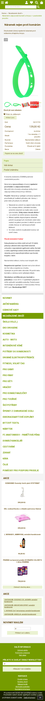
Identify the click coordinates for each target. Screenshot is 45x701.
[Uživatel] (32, 3)
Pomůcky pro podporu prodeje (21, 470)
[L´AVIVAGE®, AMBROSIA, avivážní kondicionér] (22, 543)
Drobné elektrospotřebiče (18, 357)
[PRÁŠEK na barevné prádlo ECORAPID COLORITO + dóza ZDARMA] (22, 570)
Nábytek (7, 429)
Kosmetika (9, 333)
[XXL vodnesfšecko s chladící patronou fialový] (22, 517)
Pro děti (7, 381)
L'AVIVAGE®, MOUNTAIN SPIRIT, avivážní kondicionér (19, 606)
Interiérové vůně (12, 345)
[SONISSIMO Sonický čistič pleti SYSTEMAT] (22, 492)
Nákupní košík (23, 684)
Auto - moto (10, 339)
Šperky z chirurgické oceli (18, 411)
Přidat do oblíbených (12, 114)
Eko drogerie (10, 327)
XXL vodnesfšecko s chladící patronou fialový (22, 509)
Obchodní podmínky (23, 687)
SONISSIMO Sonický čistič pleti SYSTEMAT (22, 483)
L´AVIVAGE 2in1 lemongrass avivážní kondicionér (22, 611)
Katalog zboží (22, 682)
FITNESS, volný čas (14, 363)
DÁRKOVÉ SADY (11, 310)
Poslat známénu (11, 170)
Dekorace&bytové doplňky (18, 417)
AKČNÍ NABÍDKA (11, 304)
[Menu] (2, 2)
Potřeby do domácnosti (17, 351)
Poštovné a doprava (22, 653)
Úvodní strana (22, 679)
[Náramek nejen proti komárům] (22, 71)
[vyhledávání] (37, 3)
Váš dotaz (8, 165)
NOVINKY (7, 298)
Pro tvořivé (10, 399)
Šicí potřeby (10, 405)
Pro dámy (8, 369)
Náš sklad (22, 655)
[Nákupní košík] (42, 3)
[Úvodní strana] (7, 3)
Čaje (5, 464)
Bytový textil (11, 423)
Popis (6, 161)
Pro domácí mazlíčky (15, 393)
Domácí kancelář (12, 440)
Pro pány (8, 375)
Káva (5, 458)
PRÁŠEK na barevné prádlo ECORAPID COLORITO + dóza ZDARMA (22, 561)
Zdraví (6, 452)
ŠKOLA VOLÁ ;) (10, 321)
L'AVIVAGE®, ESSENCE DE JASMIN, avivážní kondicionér (20, 601)
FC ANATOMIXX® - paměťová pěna (21, 434)
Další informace (29, 698)
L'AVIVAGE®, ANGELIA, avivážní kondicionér (20, 614)
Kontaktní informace (22, 689)
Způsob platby (22, 650)
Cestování (9, 446)
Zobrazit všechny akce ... (22, 587)
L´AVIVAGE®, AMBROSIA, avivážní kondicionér (22, 534)
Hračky (7, 387)
